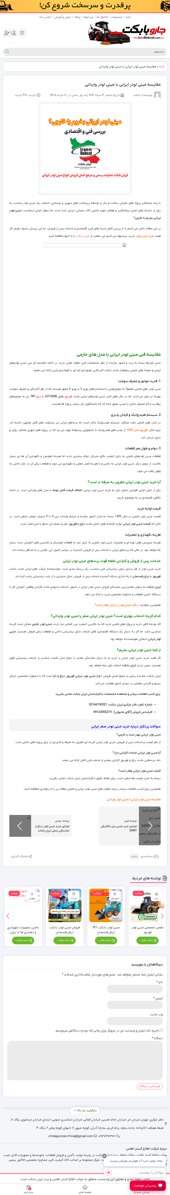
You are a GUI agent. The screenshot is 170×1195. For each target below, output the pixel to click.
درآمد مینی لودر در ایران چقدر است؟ (117, 605)
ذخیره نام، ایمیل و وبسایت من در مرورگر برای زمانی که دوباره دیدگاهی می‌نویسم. (107, 1031)
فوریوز (68, 396)
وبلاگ (77, 17)
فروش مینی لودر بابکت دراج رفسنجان (64, 929)
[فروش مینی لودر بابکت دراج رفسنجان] (64, 905)
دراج (38, 396)
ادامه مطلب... (146, 940)
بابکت (134, 856)
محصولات (116, 17)
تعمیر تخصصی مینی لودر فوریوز (147, 929)
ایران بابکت (82, 236)
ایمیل (158, 998)
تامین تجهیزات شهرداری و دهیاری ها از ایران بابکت (23, 930)
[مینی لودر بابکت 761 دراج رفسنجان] (106, 905)
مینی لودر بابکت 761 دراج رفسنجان (106, 929)
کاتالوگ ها (102, 17)
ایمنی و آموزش (62, 17)
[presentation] (162, 916)
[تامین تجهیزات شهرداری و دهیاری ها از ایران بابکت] (23, 905)
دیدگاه (157, 1038)
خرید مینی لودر (145, 236)
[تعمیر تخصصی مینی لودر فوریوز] (147, 905)
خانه (128, 17)
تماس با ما (45, 17)
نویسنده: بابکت (143, 95)
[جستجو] (6, 52)
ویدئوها (88, 17)
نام (160, 982)
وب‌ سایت (156, 1014)
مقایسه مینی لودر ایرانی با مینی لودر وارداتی (134, 800)
